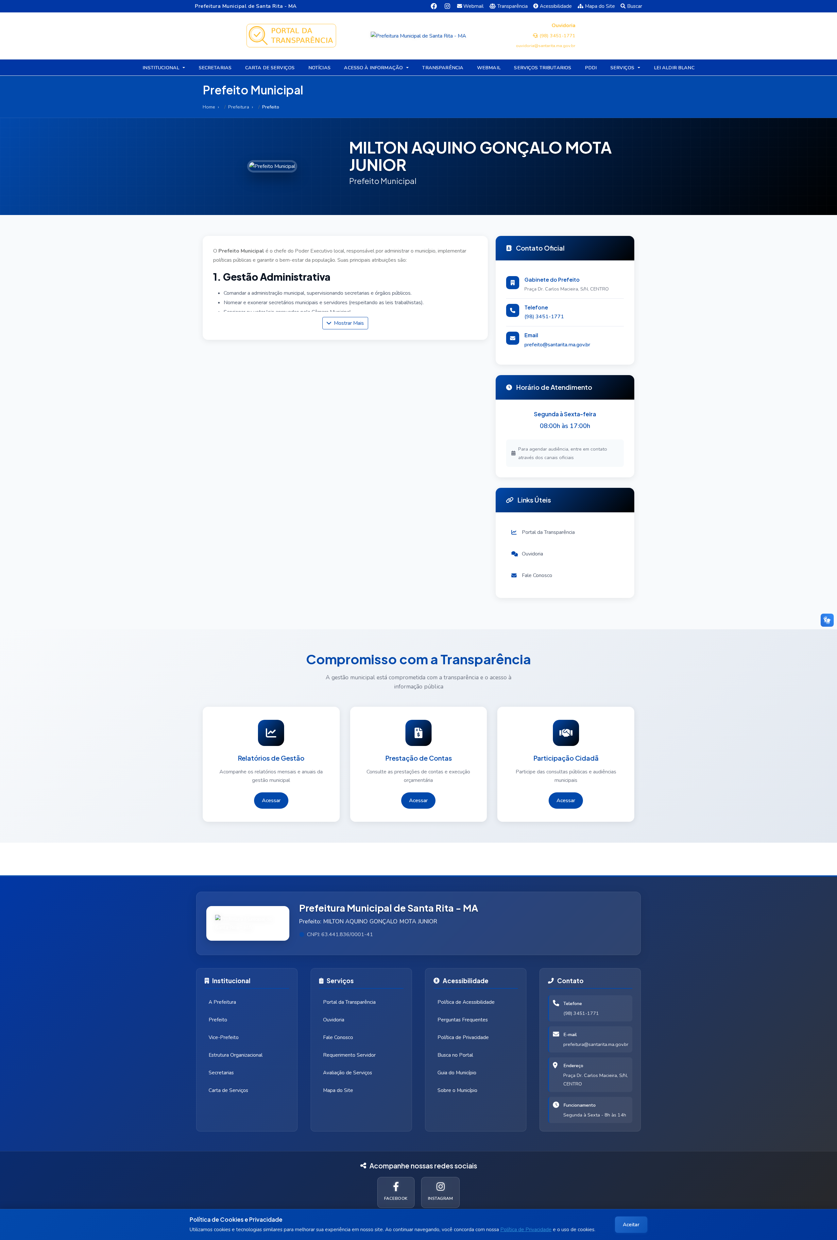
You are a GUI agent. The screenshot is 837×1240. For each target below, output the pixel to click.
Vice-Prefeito (224, 1037)
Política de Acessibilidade (466, 1002)
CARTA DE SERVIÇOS (270, 67)
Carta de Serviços (228, 1090)
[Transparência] (291, 35)
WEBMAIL (489, 67)
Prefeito (218, 1020)
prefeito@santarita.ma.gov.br (557, 344)
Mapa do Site (600, 6)
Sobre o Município (457, 1090)
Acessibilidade (556, 6)
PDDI (591, 67)
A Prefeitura (222, 1002)
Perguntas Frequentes (462, 1020)
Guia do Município (456, 1072)
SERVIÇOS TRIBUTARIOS (542, 67)
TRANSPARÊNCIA (442, 67)
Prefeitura (238, 107)
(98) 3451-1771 (544, 316)
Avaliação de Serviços (347, 1072)
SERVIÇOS (622, 67)
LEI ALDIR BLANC (674, 67)
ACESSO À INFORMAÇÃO (373, 67)
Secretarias (221, 1072)
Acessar (271, 800)
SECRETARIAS (215, 67)
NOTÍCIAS (319, 67)
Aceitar (631, 1224)
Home (209, 107)
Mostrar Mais (348, 323)
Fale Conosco (338, 1037)
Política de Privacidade (526, 1229)
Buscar (634, 6)
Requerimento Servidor (349, 1055)
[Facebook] (434, 6)
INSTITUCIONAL (161, 67)
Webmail (473, 6)
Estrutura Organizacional (236, 1055)
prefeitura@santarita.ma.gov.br (595, 1044)
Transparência (512, 6)
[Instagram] (447, 6)
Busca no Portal (455, 1055)
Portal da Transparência (349, 1002)
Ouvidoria (333, 1020)
